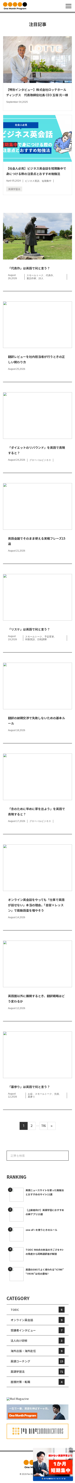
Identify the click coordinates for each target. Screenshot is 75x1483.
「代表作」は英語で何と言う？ (29, 268)
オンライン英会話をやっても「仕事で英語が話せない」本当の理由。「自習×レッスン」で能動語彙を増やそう (36, 905)
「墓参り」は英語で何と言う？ (29, 1087)
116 (43, 1126)
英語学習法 (14, 189)
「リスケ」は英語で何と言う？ (29, 629)
